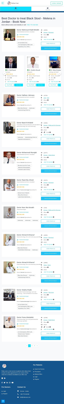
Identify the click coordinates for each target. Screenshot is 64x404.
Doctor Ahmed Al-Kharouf (25, 235)
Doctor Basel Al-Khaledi (25, 123)
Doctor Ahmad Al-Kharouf (25, 262)
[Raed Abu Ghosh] (9, 184)
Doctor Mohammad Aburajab (27, 152)
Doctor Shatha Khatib (24, 290)
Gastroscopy (31, 108)
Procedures (38, 371)
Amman (46, 32)
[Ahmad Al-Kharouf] (9, 267)
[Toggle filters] (3, 401)
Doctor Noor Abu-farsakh (25, 207)
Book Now (18, 85)
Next (59, 73)
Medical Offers (38, 374)
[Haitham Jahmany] (9, 100)
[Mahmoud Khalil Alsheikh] (9, 34)
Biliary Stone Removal (22, 108)
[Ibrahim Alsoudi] (36, 62)
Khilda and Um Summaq (54, 125)
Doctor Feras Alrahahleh (25, 317)
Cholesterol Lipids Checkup (24, 169)
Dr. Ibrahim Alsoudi (34, 70)
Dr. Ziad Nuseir (11, 70)
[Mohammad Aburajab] (9, 157)
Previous (4, 73)
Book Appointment (50, 48)
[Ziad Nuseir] (14, 62)
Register (37, 379)
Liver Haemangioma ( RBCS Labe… (25, 44)
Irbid (45, 97)
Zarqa (45, 265)
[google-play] (5, 378)
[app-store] (2, 378)
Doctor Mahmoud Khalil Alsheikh (28, 30)
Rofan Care (15, 3)
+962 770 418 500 (32, 25)
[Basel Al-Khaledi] (9, 127)
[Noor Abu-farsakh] (9, 212)
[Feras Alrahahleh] (9, 322)
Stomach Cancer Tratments (23, 192)
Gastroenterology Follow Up (24, 110)
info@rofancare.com (25, 397)
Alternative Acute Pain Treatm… (24, 165)
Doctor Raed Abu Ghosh (25, 180)
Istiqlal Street (51, 155)
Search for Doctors (39, 369)
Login (36, 376)
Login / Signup (56, 3)
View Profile (50, 43)
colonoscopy (27, 220)
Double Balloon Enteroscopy (24, 249)
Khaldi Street (51, 320)
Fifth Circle (51, 292)
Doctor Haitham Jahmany (25, 95)
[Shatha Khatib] (9, 294)
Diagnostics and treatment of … (24, 139)
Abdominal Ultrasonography (24, 167)
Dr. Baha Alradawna (56, 70)
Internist (22, 39)
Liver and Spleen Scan (22, 42)
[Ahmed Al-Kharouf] (9, 239)
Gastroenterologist (23, 34)
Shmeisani (51, 32)
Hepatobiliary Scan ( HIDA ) (24, 46)
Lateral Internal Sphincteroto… (24, 197)
